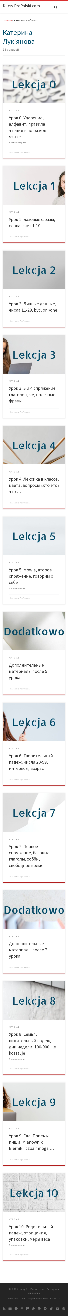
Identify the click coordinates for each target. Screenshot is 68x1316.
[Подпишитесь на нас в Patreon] (27, 1308)
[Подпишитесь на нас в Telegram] (45, 1308)
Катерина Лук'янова (20, 152)
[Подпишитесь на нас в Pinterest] (39, 1308)
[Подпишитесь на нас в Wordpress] (63, 1308)
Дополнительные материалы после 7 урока (28, 950)
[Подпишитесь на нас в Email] (10, 1308)
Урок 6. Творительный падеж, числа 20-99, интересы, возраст (31, 762)
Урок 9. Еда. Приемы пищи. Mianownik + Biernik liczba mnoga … (31, 1142)
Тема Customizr (51, 1298)
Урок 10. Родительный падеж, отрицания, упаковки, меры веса (31, 1233)
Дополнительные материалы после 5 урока (28, 671)
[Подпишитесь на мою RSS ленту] (4, 1308)
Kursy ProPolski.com (31, 1289)
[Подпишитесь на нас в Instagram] (22, 1308)
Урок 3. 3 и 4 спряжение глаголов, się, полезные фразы (32, 394)
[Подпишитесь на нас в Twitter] (51, 1308)
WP (24, 1298)
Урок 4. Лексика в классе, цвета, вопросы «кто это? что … (34, 485)
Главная (7, 20)
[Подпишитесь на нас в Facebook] (16, 1308)
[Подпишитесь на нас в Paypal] (33, 1308)
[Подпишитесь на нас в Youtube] (57, 1308)
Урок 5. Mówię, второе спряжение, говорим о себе (31, 576)
